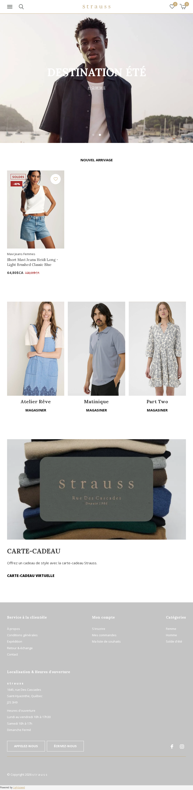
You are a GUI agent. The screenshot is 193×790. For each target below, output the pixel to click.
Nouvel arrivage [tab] (96, 160)
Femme (171, 629)
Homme (171, 635)
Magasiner (35, 410)
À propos (13, 629)
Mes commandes (104, 635)
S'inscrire (98, 629)
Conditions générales (22, 635)
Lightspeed (19, 787)
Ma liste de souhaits (106, 641)
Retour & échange (20, 648)
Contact (12, 654)
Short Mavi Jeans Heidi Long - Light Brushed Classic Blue (32, 262)
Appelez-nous (26, 746)
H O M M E (96, 87)
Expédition (14, 641)
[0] (183, 6)
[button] (10, 7)
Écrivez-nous (65, 746)
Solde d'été (174, 641)
